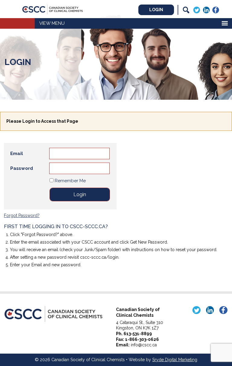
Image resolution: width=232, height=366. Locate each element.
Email (16, 153)
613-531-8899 (138, 333)
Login (156, 9)
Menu (58, 23)
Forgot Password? (22, 215)
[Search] (186, 10)
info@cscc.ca (144, 344)
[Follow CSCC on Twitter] (196, 9)
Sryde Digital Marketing (174, 359)
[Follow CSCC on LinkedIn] (206, 9)
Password (21, 168)
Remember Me (69, 180)
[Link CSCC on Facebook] (215, 9)
